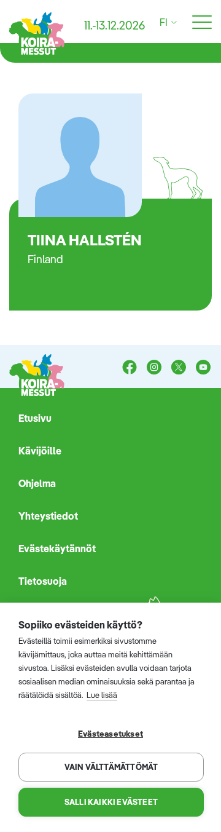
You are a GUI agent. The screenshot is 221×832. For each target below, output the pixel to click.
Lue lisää (102, 695)
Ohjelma (37, 483)
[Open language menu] (172, 22)
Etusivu (35, 418)
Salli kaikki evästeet (111, 802)
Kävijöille (39, 451)
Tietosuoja (42, 581)
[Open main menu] (202, 22)
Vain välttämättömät (111, 767)
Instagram (154, 368)
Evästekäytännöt (57, 548)
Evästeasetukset (110, 733)
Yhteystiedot (48, 516)
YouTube (203, 368)
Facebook (129, 368)
